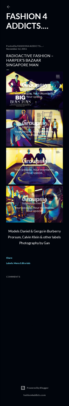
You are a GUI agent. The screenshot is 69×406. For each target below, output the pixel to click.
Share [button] (9, 257)
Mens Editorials (22, 263)
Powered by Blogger (37, 387)
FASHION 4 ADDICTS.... (27, 20)
